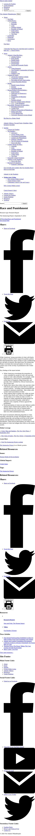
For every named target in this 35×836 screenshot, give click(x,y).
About (5, 17)
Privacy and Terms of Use (11, 829)
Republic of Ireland (17, 29)
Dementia (14, 72)
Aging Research (16, 68)
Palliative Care (15, 73)
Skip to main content (6, 1)
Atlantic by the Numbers (15, 159)
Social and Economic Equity (19, 65)
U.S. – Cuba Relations (17, 103)
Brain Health (15, 58)
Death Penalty (15, 92)
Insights (6, 128)
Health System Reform (18, 85)
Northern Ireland (16, 27)
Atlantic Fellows (16, 57)
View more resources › (6, 652)
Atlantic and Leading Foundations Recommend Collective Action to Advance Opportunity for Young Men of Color (19, 642)
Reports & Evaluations (14, 163)
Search (6, 10)
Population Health (16, 88)
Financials (10, 37)
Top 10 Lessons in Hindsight (19, 141)
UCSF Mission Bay (17, 113)
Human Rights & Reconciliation (17, 90)
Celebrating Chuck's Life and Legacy (18, 182)
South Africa (15, 30)
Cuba (12, 25)
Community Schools (17, 78)
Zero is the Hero (16, 143)
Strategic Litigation (16, 139)
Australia (14, 22)
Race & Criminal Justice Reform (20, 101)
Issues (5, 53)
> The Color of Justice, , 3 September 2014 (17, 436)
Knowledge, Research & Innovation (18, 105)
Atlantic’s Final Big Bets (15, 55)
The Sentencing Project (7, 445)
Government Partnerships (18, 136)
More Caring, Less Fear (11, 649)
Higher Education (16, 111)
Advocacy (14, 133)
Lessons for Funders (10, 4)
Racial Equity (15, 62)
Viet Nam (14, 34)
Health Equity (15, 60)
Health (9, 83)
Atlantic (8, 193)
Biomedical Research (17, 106)
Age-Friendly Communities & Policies (22, 70)
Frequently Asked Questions (15, 158)
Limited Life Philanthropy (19, 138)
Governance (11, 39)
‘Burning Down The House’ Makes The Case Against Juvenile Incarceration (17, 647)
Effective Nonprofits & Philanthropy (22, 110)
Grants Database (8, 5)
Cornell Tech (15, 108)
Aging (9, 67)
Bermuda (14, 24)
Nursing (13, 87)
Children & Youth (13, 75)
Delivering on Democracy (19, 93)
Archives (6, 9)
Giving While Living (17, 134)
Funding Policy (8, 827)
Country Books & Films (14, 144)
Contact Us (7, 830)
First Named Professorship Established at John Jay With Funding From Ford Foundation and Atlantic (18, 638)
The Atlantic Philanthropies (8, 14)
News (9, 40)
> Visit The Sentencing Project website (11, 442)
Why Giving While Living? (15, 179)
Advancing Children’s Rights (19, 77)
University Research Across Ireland (21, 115)
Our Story (10, 19)
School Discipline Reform (19, 82)
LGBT (13, 98)
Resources (7, 7)
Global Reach (11, 20)
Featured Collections (17, 164)
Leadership (10, 35)
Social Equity (15, 63)
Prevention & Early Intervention (20, 80)
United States (15, 32)
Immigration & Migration (18, 97)
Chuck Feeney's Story (13, 180)
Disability (14, 95)
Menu (18, 14)
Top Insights (11, 131)
